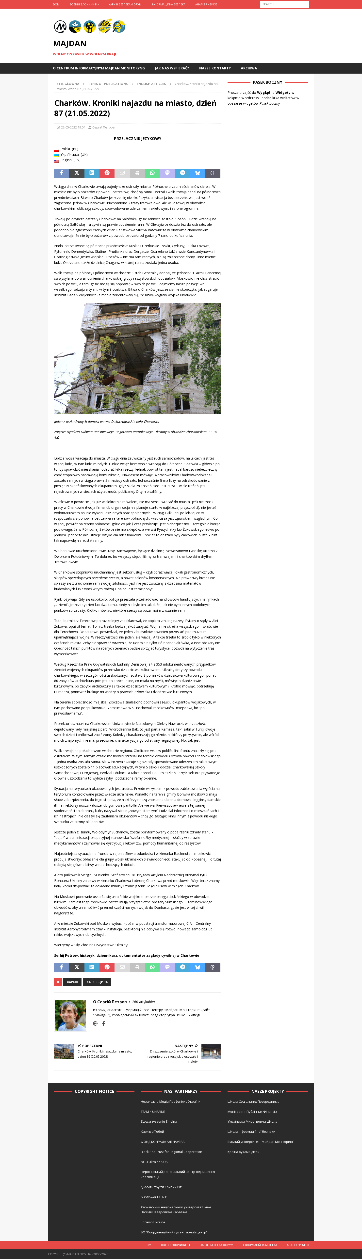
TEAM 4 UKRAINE (153, 1111)
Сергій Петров (103, 127)
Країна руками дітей (244, 1151)
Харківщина (97, 982)
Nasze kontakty (215, 68)
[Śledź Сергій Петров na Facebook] (102, 1023)
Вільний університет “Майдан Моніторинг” (261, 1141)
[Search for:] (284, 3)
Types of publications (108, 83)
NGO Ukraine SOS (154, 1162)
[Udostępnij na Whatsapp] (152, 173)
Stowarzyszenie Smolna (159, 1121)
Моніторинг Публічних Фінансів (252, 1111)
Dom (56, 4)
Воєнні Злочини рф (84, 4)
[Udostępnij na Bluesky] (197, 173)
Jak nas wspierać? (172, 68)
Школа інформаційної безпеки (251, 1131)
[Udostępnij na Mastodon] (167, 173)
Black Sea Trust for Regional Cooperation (171, 1151)
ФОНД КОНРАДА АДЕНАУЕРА (163, 1141)
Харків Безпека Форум (125, 4)
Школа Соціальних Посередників (254, 1101)
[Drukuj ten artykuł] (137, 173)
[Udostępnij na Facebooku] (61, 173)
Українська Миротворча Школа (252, 1121)
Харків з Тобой (152, 1131)
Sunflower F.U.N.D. (154, 1197)
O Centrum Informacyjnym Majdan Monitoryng (99, 68)
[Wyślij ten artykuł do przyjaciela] (122, 173)
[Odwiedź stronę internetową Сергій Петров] (95, 1023)
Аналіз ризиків (206, 4)
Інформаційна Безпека (168, 4)
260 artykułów (143, 1001)
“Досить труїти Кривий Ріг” (161, 1187)
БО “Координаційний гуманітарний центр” (174, 1232)
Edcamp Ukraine (153, 1222)
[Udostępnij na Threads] (212, 173)
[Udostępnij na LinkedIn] (91, 173)
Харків (72, 982)
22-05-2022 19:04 (73, 127)
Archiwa (249, 68)
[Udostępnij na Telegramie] (182, 173)
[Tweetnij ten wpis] (76, 173)
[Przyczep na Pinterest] (107, 173)
